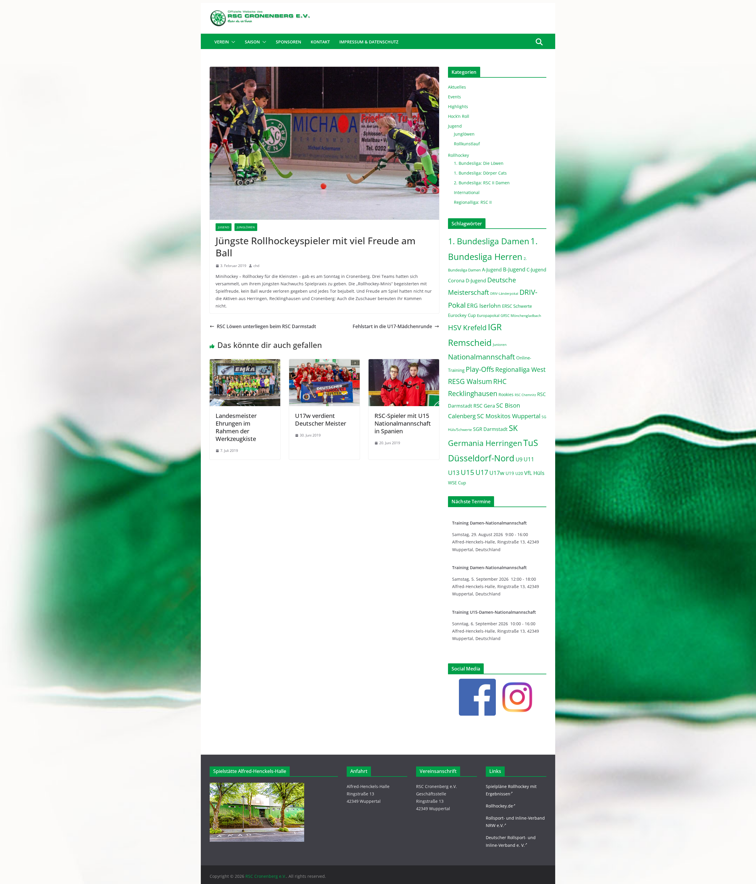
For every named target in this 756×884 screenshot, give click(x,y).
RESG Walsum (470, 381)
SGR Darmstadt (490, 429)
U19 (510, 473)
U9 (519, 459)
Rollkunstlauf (467, 143)
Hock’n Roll (458, 116)
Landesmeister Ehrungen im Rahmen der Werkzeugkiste (236, 427)
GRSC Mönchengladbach (521, 315)
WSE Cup (457, 483)
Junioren (499, 344)
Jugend (223, 227)
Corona (456, 280)
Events (454, 97)
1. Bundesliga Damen (488, 241)
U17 (481, 472)
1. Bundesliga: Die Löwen (479, 163)
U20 (519, 473)
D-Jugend (476, 280)
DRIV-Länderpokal (504, 293)
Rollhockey (458, 155)
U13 (454, 472)
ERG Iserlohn (484, 306)
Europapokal (488, 315)
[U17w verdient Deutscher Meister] (324, 363)
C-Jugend (536, 269)
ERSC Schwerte (517, 306)
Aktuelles (457, 87)
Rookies (506, 394)
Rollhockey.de (499, 806)
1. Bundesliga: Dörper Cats (480, 173)
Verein (221, 42)
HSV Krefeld (467, 327)
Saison (252, 42)
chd (256, 265)
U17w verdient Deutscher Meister (320, 419)
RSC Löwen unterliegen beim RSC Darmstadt (266, 326)
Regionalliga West (520, 369)
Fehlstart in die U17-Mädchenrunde (392, 326)
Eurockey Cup (462, 315)
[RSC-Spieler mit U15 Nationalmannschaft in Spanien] (404, 363)
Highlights (458, 106)
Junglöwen (246, 227)
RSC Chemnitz (525, 395)
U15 (467, 472)
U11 (529, 459)
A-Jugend (492, 269)
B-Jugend (514, 269)
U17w (496, 473)
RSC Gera (484, 405)
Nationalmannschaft (481, 357)
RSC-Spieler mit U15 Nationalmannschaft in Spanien (402, 423)
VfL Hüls (534, 472)
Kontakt (320, 42)
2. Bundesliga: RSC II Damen (482, 182)
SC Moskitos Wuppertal (508, 416)
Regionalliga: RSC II (473, 202)
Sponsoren (288, 42)
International (467, 192)
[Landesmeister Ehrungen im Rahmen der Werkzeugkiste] (245, 363)
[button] (232, 42)
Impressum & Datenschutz (368, 42)
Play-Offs (480, 369)
